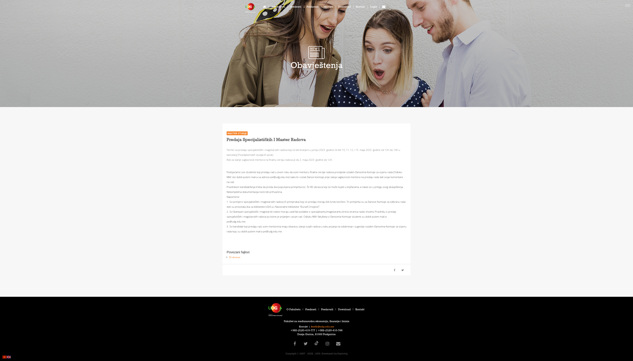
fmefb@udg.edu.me (322, 327)
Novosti (328, 7)
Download (344, 7)
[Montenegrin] (4, 356)
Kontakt (360, 7)
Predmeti (295, 7)
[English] (9, 356)
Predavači (312, 7)
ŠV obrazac (234, 257)
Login (373, 7)
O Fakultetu (278, 7)
